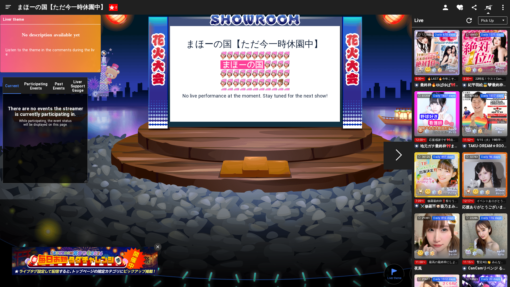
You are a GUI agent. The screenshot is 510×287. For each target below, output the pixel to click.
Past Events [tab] (59, 86)
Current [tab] (12, 86)
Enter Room (437, 57)
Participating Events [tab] (36, 86)
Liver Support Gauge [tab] (78, 86)
